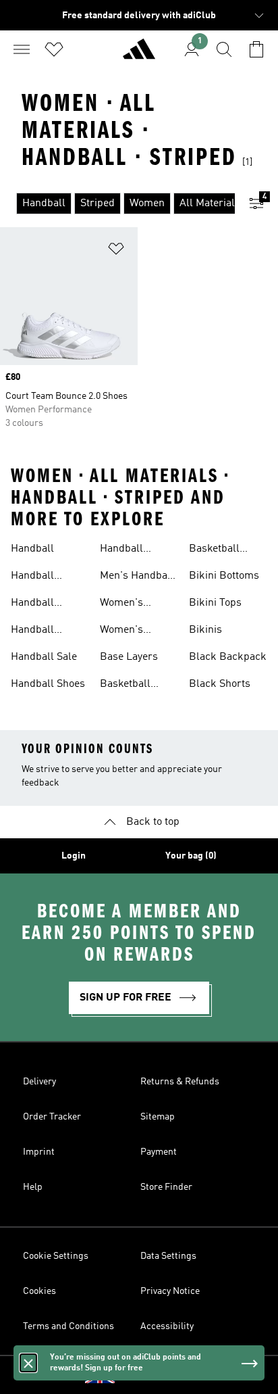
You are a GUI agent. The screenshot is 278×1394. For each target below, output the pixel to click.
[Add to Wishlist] (116, 251)
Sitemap (157, 1117)
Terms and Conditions (68, 1326)
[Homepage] (139, 55)
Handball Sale (44, 657)
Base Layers (129, 657)
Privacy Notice (170, 1291)
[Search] (224, 49)
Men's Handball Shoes (137, 577)
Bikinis (205, 630)
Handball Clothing (32, 604)
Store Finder (166, 1187)
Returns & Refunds (179, 1081)
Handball (32, 549)
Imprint (39, 1152)
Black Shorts (219, 684)
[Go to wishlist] (54, 49)
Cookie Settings (55, 1256)
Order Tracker (52, 1117)
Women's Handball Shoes (137, 631)
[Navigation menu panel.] (21, 49)
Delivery (39, 1081)
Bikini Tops (215, 603)
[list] (117, 203)
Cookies (39, 1291)
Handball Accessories (39, 577)
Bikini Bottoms (224, 576)
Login (73, 856)
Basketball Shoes (125, 685)
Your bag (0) (191, 856)
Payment (158, 1152)
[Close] (28, 1363)
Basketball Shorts (214, 550)
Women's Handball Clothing (121, 604)
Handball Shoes (48, 684)
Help (33, 1187)
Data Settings (168, 1256)
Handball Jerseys (32, 631)
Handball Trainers (121, 550)
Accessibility (167, 1326)
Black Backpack (228, 657)
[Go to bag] (256, 49)
